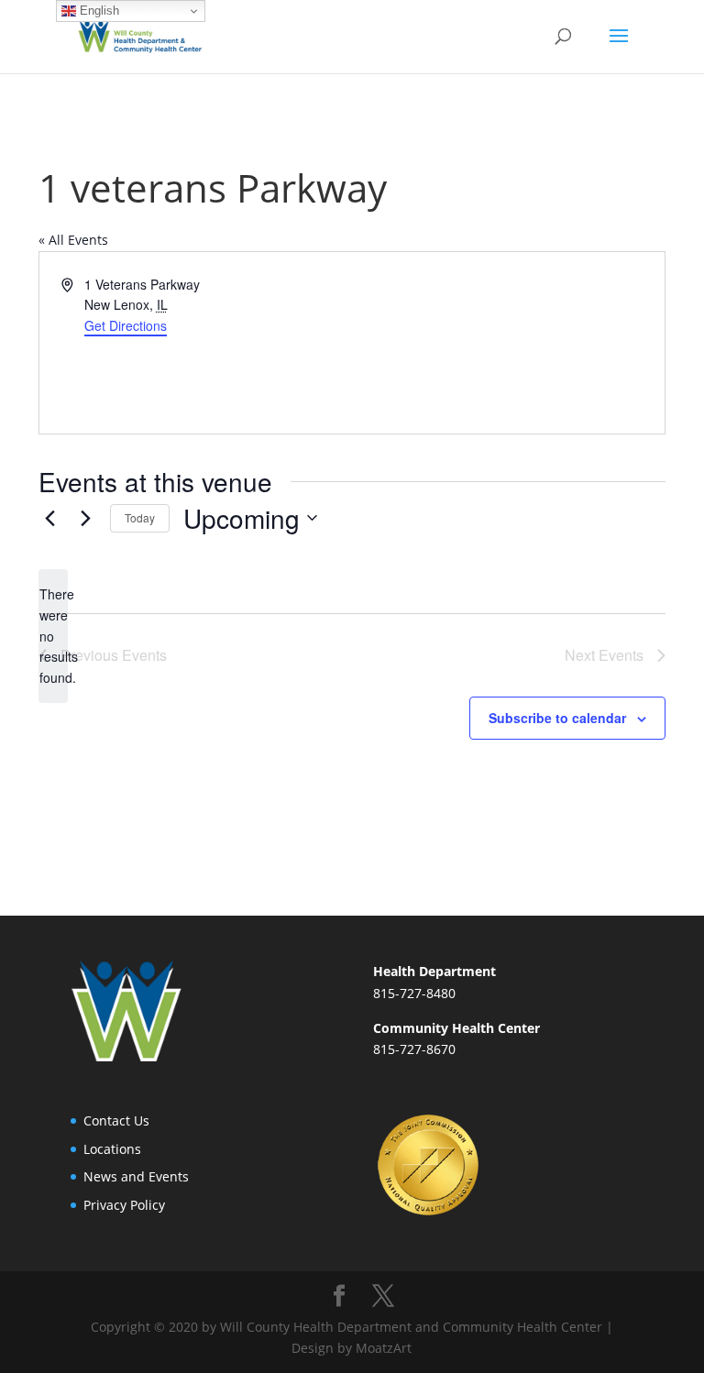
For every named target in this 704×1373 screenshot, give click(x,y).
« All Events (73, 239)
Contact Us (116, 1120)
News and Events (136, 1176)
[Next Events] (85, 518)
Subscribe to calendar (557, 717)
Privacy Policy (124, 1205)
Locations (112, 1149)
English (97, 10)
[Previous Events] (49, 518)
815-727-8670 (414, 1049)
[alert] (53, 635)
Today (140, 517)
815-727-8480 (414, 993)
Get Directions (125, 325)
